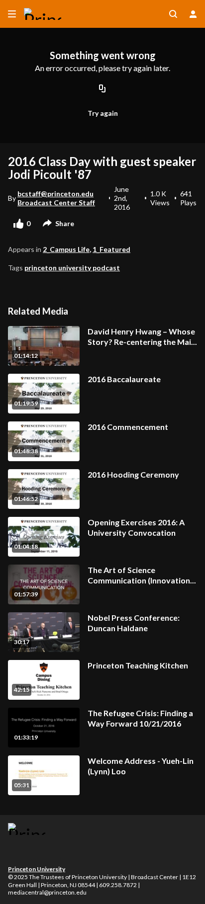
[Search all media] (173, 14)
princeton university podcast (72, 267)
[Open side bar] (12, 14)
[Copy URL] (102, 89)
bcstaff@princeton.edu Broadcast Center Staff (56, 198)
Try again (103, 113)
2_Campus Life (66, 249)
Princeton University (36, 869)
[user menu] (193, 14)
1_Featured (111, 249)
